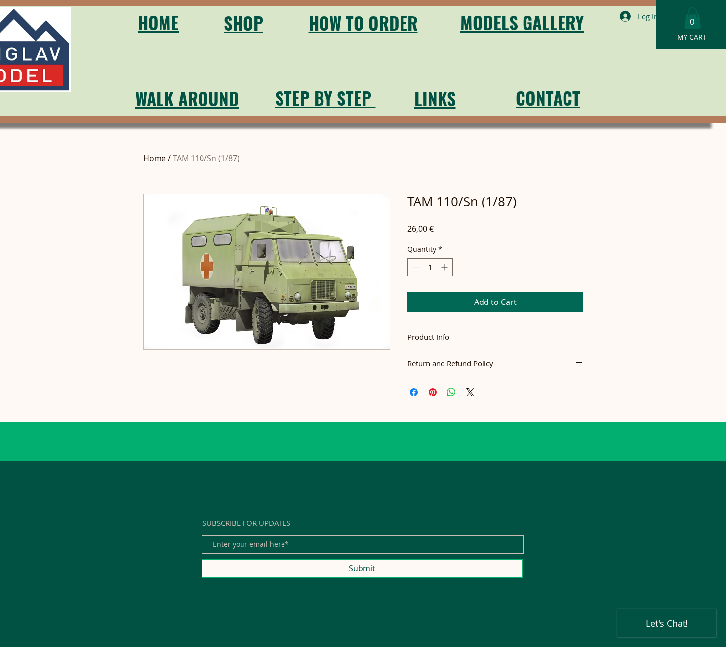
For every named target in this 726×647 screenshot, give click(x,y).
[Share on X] (470, 392)
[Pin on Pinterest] (433, 392)
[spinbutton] (430, 267)
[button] (692, 18)
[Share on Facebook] (414, 392)
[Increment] (445, 267)
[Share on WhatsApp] (451, 392)
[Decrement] (415, 267)
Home (154, 158)
